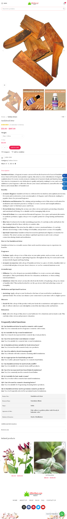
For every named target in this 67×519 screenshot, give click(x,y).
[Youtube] (43, 507)
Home (3, 117)
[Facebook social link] (7, 164)
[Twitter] (38, 507)
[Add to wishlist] (30, 444)
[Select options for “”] (30, 447)
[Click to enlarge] (5, 85)
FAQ (42, 500)
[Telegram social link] (15, 164)
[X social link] (9, 164)
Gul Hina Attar (50, 475)
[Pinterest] (33, 507)
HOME (15, 500)
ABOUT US (23, 500)
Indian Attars (12, 117)
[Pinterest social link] (11, 164)
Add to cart (15, 147)
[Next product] (65, 117)
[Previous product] (61, 117)
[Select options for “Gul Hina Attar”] (63, 447)
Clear (4, 140)
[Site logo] (33, 3)
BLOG (37, 500)
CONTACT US (51, 500)
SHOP (31, 500)
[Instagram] (24, 507)
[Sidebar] (2, 158)
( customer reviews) (17, 125)
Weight (3, 133)
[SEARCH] (64, 9)
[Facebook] (29, 507)
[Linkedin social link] (13, 164)
